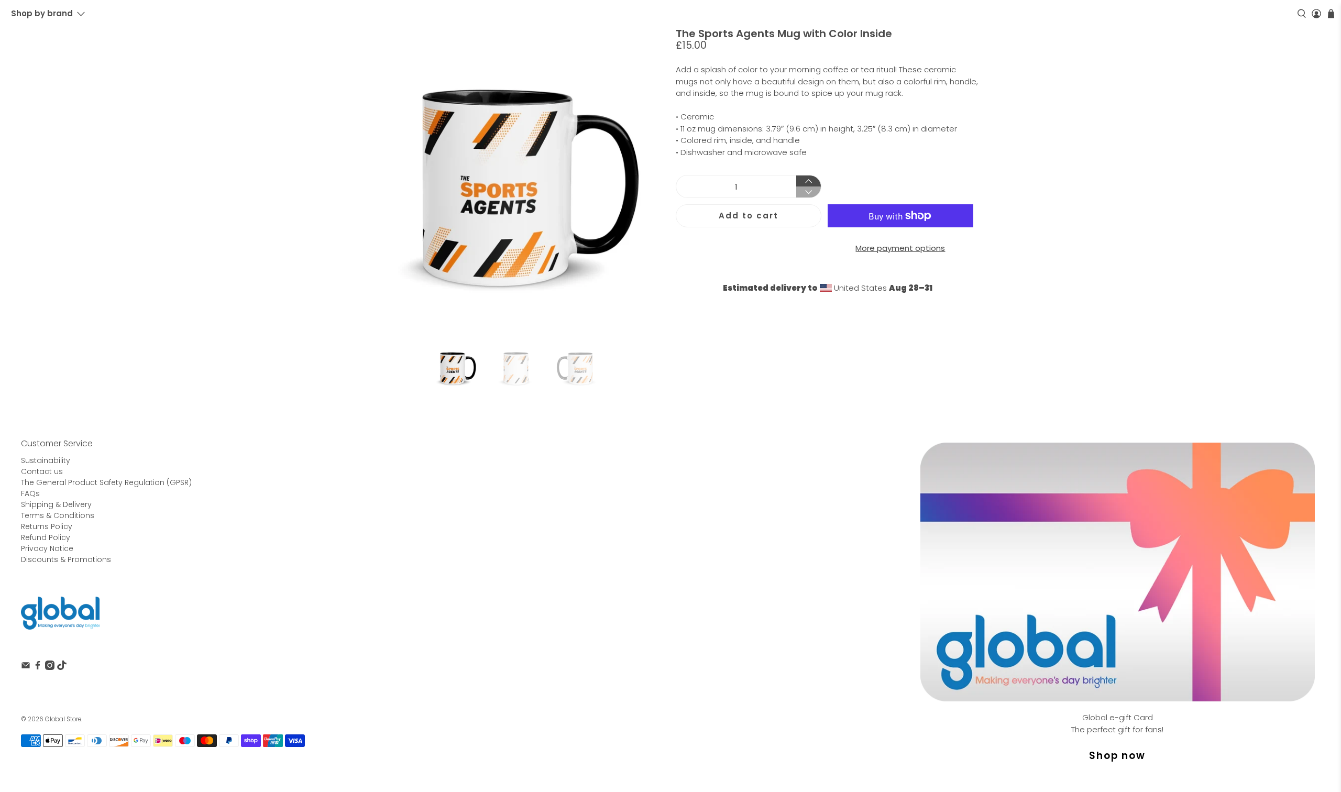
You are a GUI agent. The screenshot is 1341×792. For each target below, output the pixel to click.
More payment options (900, 248)
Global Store (63, 719)
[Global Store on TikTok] (62, 667)
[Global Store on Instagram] (49, 667)
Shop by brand (42, 13)
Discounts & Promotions (66, 559)
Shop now (1117, 756)
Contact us (42, 471)
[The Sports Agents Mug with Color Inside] (513, 180)
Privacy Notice (47, 548)
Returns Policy (46, 526)
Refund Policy (45, 537)
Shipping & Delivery (56, 504)
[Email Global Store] (25, 667)
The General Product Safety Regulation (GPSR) (106, 482)
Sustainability (45, 460)
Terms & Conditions (57, 515)
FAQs (30, 493)
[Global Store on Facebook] (37, 667)
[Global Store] (60, 613)
